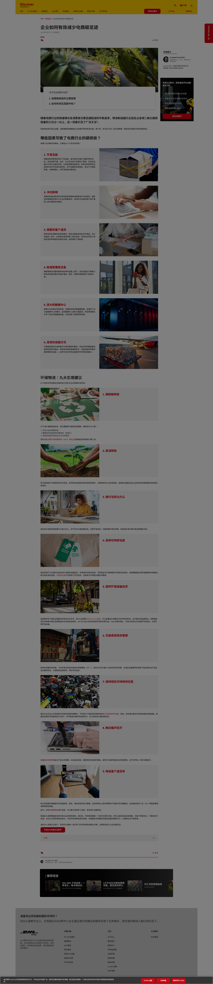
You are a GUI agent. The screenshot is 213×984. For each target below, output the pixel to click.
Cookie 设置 (148, 980)
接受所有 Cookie (178, 980)
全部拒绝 (163, 980)
